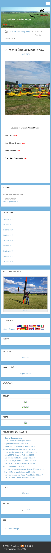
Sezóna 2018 (8, 240)
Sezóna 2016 (8, 251)
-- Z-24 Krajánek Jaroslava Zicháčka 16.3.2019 (20, 452)
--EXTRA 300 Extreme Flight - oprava (17, 441)
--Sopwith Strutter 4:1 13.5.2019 (15, 444)
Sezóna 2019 (8, 235)
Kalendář (25, 357)
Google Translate (10, 329)
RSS (29, 546)
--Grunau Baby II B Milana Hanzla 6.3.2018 (19, 461)
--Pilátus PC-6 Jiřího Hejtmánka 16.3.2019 (19, 449)
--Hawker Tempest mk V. (12, 438)
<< (6, 510)
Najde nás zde (25, 373)
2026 (28, 510)
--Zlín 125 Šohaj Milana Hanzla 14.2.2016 (19, 478)
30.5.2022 (25, 310)
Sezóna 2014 (8, 261)
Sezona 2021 (8, 224)
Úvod (6, 31)
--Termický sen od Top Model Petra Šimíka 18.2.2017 (23, 475)
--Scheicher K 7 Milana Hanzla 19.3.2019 (19, 446)
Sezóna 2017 (8, 246)
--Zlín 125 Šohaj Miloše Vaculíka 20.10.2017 (20, 472)
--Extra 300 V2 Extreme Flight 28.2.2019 (18, 455)
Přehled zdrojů (13, 529)
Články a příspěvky (21, 31)
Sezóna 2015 (8, 256)
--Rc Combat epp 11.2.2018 (13, 466)
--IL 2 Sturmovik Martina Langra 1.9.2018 (19, 458)
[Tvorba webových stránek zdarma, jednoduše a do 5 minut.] (22, 546)
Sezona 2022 (8, 219)
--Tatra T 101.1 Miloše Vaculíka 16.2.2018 (19, 463)
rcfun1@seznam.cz (10, 202)
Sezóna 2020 (8, 230)
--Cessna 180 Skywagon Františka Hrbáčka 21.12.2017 (24, 469)
